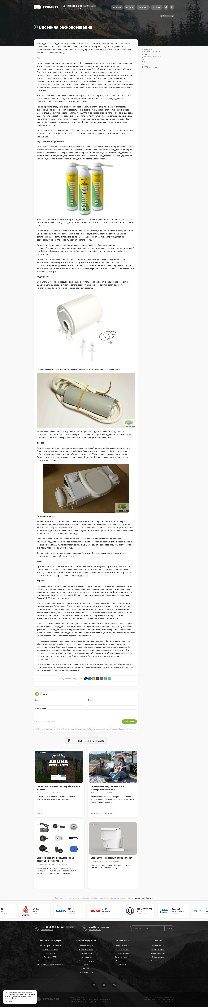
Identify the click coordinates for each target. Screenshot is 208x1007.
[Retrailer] (46, 7)
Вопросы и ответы (86, 949)
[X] (86, 678)
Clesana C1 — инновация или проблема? (111, 857)
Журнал (156, 7)
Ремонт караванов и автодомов (50, 961)
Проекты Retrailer (122, 949)
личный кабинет (164, 1001)
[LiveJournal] (97, 678)
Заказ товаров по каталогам (50, 946)
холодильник (109, 813)
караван (81, 684)
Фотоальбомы (86, 957)
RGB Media (170, 997)
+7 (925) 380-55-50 (72, 6)
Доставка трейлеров (50, 949)
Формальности (81, 1001)
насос (101, 813)
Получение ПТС (50, 957)
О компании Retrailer (122, 940)
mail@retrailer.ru (89, 6)
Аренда (129, 7)
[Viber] (101, 678)
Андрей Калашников (154, 999)
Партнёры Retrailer (122, 946)
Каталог (86, 968)
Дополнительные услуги (50, 940)
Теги (71, 1001)
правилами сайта (21, 994)
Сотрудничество (122, 961)
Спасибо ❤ (122, 965)
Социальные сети (158, 953)
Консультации (50, 953)
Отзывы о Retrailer (122, 953)
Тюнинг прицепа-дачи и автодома (50, 965)
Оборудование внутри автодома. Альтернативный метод (107, 788)
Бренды (86, 965)
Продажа (143, 7)
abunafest (41, 813)
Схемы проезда (158, 957)
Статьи (96, 753)
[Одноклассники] (93, 678)
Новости (42, 753)
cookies (7, 996)
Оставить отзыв (121, 957)
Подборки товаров (86, 946)
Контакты (158, 940)
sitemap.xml (105, 1001)
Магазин (117, 7)
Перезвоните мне (47, 930)
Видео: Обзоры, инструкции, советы (86, 961)
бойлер (94, 813)
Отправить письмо (86, 9)
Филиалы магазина (158, 961)
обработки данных (17, 996)
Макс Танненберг (168, 999)
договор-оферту (10, 998)
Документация (86, 953)
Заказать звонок (70, 9)
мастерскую (43, 136)
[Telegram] (109, 678)
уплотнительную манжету (60, 457)
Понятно (8, 1001)
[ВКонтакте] (90, 678)
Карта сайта (93, 1001)
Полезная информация (86, 940)
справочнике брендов (144, 898)
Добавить (129, 722)
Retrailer (36, 997)
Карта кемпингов (85, 972)
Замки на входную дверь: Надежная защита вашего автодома (55, 859)
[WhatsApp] (105, 678)
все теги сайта (89, 684)
